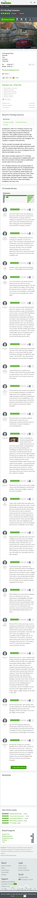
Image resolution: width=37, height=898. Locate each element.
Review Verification (24, 870)
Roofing (7, 6)
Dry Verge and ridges (9, 122)
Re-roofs (6, 124)
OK (25, 896)
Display (31, 64)
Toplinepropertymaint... (16, 813)
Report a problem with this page (8, 855)
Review (17, 19)
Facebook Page (23, 877)
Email (21, 19)
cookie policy (18, 896)
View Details (7, 99)
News (3, 868)
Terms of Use (22, 865)
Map (26, 19)
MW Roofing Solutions (16, 820)
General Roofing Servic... (22, 122)
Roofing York (6, 834)
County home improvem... (17, 816)
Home (2, 6)
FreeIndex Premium (7, 884)
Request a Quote (7, 20)
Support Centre (5, 886)
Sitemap (3, 874)
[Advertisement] (18, 790)
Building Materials (7, 836)
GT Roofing (13, 823)
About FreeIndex (6, 865)
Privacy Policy (22, 868)
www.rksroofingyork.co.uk (11, 70)
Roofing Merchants (7, 838)
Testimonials (5, 872)
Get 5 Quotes (5, 870)
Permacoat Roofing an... (17, 818)
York (3, 842)
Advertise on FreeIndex (8, 882)
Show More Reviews (18, 767)
